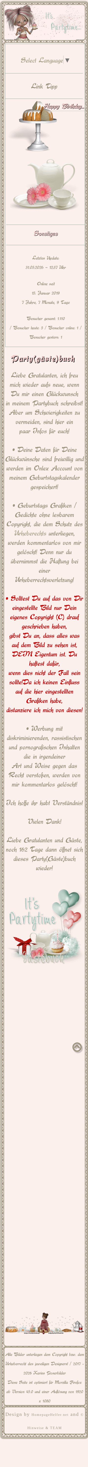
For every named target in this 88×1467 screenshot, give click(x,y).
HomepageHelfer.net (50, 1415)
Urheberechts (30, 532)
